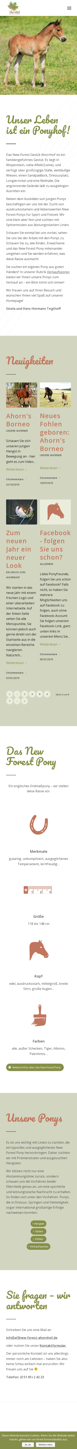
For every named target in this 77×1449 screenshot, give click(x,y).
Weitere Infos (45, 1444)
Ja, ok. (27, 1444)
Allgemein (46, 564)
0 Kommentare (14, 479)
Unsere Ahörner (17, 430)
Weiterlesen (15, 469)
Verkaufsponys (58, 272)
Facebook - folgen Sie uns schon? (55, 545)
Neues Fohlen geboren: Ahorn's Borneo (54, 432)
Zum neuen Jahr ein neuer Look (18, 549)
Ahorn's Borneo (18, 420)
